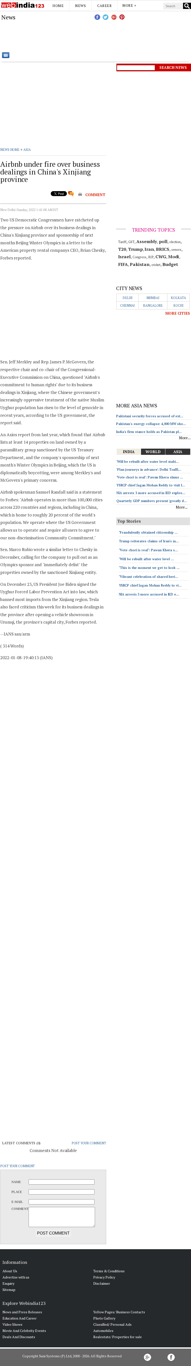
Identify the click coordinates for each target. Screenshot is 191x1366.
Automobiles (103, 1330)
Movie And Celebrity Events (24, 1330)
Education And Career (19, 1318)
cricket (155, 264)
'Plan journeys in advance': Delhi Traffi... (148, 469)
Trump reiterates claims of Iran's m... (149, 541)
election (175, 242)
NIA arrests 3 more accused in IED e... (149, 594)
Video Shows (12, 1324)
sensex (176, 249)
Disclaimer (101, 1283)
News (80, 5)
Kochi (178, 305)
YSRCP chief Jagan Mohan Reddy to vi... (150, 585)
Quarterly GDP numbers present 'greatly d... (151, 501)
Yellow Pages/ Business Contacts (119, 1312)
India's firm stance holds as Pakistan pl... (149, 431)
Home (58, 5)
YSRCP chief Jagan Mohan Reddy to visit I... (150, 485)
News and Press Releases (22, 1312)
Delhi (128, 298)
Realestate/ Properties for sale (117, 1336)
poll (163, 241)
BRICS (163, 249)
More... (185, 437)
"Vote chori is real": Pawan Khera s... (148, 550)
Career (104, 5)
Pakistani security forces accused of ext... (149, 416)
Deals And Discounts (18, 1336)
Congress (139, 257)
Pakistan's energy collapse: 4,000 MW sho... (151, 424)
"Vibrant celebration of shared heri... (148, 576)
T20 (122, 249)
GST (131, 242)
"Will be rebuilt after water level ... (146, 559)
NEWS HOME (9, 149)
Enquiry (8, 1283)
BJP (151, 257)
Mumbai (152, 298)
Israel (124, 256)
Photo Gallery (104, 1318)
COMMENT (95, 194)
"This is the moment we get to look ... (149, 567)
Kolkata (178, 298)
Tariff (122, 242)
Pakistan (139, 264)
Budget (170, 264)
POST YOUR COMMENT (89, 1143)
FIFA (123, 264)
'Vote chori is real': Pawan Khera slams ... (149, 477)
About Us (9, 1271)
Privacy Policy (104, 1277)
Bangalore (153, 305)
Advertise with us (15, 1277)
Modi (173, 256)
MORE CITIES (177, 313)
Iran (149, 249)
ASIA (27, 149)
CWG (160, 256)
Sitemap (8, 1289)
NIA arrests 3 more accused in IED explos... (150, 493)
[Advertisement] (120, 36)
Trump (135, 249)
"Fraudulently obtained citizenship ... (148, 532)
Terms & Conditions (109, 1271)
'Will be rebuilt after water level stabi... (147, 461)
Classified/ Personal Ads (112, 1324)
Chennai (127, 305)
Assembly (146, 241)
